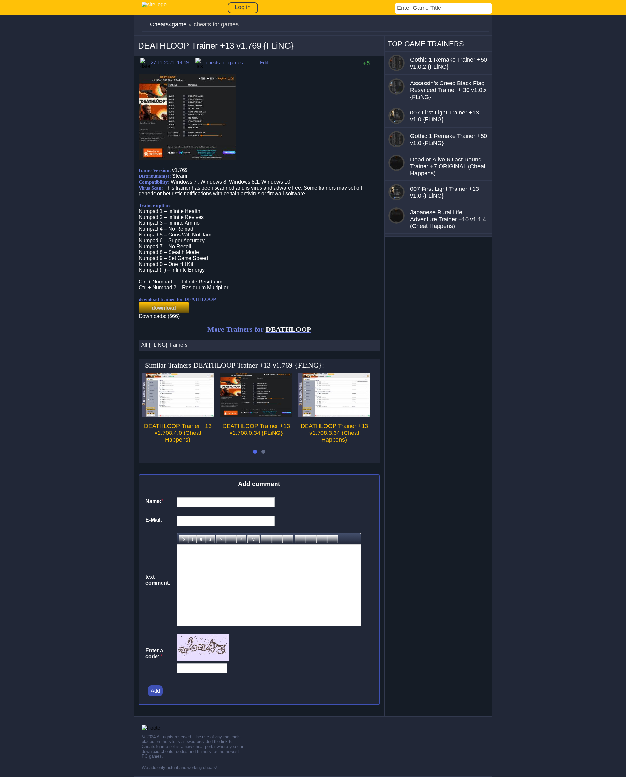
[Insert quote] (311, 539)
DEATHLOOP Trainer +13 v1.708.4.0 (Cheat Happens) (178, 433)
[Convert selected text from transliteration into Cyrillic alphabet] (321, 539)
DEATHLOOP (288, 329)
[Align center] (231, 539)
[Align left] (221, 539)
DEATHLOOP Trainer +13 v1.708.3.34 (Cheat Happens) (334, 433)
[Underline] (201, 539)
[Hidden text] (300, 539)
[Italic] (192, 539)
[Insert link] (266, 539)
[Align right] (241, 539)
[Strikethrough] (210, 539)
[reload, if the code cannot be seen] (203, 659)
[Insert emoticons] (253, 539)
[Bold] (183, 539)
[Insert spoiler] (332, 539)
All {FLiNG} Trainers (164, 345)
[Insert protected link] (277, 539)
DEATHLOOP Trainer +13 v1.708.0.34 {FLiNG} (256, 429)
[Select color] (287, 539)
